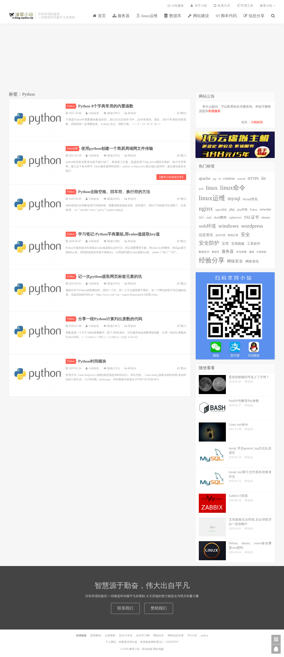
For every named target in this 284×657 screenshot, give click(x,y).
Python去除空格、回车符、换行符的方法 (114, 191)
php (232, 209)
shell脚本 (220, 217)
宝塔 (225, 243)
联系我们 (125, 608)
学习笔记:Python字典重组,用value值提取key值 (119, 234)
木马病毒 (241, 251)
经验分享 (212, 260)
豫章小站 (21, 15)
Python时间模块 (92, 361)
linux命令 (232, 187)
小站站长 (257, 122)
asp (214, 178)
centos (229, 178)
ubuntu (265, 217)
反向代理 (220, 235)
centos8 (241, 179)
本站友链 (147, 649)
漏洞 (251, 252)
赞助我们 (159, 608)
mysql (234, 198)
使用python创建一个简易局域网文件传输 (117, 148)
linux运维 (72, 148)
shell (208, 217)
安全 (245, 234)
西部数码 (95, 635)
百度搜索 (261, 252)
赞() (183, 113)
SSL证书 (251, 217)
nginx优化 (221, 209)
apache (204, 178)
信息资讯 (206, 235)
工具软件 (253, 243)
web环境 (207, 226)
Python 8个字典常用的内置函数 (105, 106)
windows (228, 226)
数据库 (215, 252)
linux (212, 188)
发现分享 (233, 235)
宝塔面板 (238, 243)
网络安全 (235, 261)
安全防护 (209, 243)
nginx (206, 208)
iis (263, 178)
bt (220, 178)
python (204, 635)
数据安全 (204, 252)
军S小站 (192, 635)
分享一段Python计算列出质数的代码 (110, 319)
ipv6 (201, 188)
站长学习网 (143, 635)
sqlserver (235, 217)
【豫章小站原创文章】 (171, 177)
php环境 (242, 209)
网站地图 (158, 649)
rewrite (265, 209)
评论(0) (132, 113)
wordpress (252, 226)
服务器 (228, 251)
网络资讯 (252, 261)
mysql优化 (250, 199)
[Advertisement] (142, 58)
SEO (201, 217)
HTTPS (253, 178)
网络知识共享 (176, 635)
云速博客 (110, 635)
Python (71, 106)
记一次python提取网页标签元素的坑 (110, 276)
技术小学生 (125, 635)
